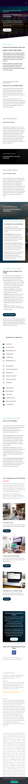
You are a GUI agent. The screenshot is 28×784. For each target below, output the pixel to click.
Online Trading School (7, 748)
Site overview (17, 692)
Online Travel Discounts (19, 773)
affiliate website (15, 688)
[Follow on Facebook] (14, 652)
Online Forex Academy (9, 314)
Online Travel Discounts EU (15, 774)
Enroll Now (6, 530)
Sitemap (11, 692)
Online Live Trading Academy (9, 743)
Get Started (7, 30)
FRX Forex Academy (19, 761)
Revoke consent (14, 782)
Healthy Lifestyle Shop (13, 768)
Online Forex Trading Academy (17, 739)
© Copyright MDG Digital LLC (9, 672)
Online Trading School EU (9, 750)
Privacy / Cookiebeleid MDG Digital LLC (11, 691)
